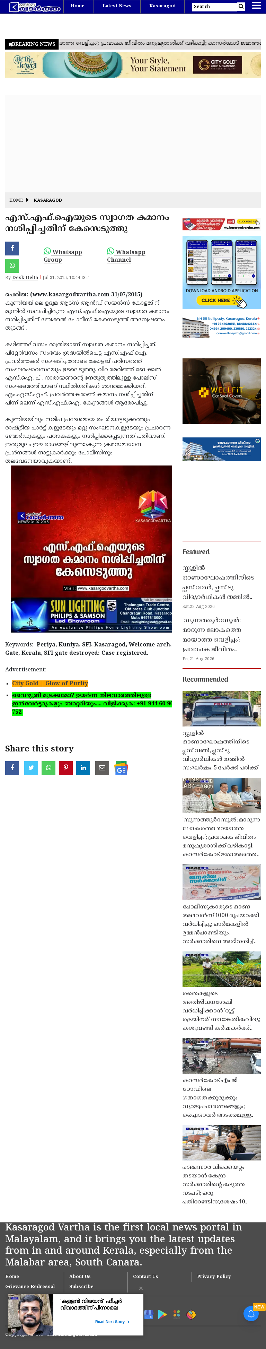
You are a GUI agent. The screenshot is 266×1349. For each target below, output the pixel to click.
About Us (80, 1277)
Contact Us (145, 1277)
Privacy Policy (214, 1277)
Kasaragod (162, 6)
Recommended (205, 680)
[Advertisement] (133, 143)
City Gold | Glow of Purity (50, 683)
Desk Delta (25, 278)
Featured (196, 552)
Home (78, 6)
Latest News (117, 6)
